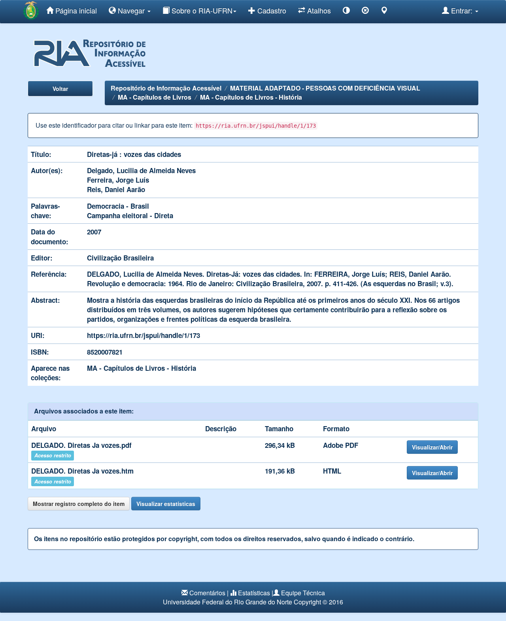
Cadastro (270, 10)
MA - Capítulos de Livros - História (251, 97)
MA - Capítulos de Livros (154, 97)
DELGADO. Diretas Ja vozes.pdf (81, 445)
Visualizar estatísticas (165, 504)
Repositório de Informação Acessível (166, 87)
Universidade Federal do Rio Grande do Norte (227, 601)
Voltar (60, 88)
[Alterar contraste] (346, 11)
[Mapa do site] (384, 11)
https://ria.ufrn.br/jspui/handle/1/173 (143, 335)
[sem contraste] (365, 11)
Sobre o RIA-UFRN (201, 10)
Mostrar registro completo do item (79, 504)
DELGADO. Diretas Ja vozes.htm (82, 471)
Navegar (131, 10)
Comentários (207, 592)
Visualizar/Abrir (432, 447)
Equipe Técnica (303, 592)
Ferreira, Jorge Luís (118, 180)
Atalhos (318, 10)
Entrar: (461, 10)
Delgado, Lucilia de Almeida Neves (141, 170)
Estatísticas (254, 592)
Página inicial (75, 10)
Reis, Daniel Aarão (116, 189)
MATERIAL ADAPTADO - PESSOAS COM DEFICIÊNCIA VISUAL (325, 87)
